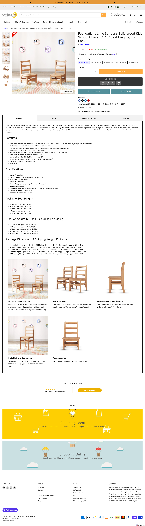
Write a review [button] (89, 390)
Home (4, 28)
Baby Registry (47, 7)
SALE (85, 22)
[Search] (103, 15)
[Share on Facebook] (79, 100)
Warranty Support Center (81, 501)
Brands (71, 22)
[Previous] (30, 2)
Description (20, 118)
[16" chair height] (133, 64)
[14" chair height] (121, 64)
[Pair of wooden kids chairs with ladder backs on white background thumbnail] (6, 68)
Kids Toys (35, 22)
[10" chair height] (96, 64)
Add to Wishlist (127, 91)
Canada (136, 7)
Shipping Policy (78, 487)
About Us (5, 7)
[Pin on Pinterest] (88, 100)
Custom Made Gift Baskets (33, 7)
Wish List (139, 22)
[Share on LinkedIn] (85, 100)
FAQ (74, 495)
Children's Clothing (21, 22)
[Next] (114, 2)
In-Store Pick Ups (79, 493)
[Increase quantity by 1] (95, 71)
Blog (54, 7)
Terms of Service (19, 516)
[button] (140, 525)
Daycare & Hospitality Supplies (54, 22)
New (79, 22)
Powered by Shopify (8, 520)
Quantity (81, 67)
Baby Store (6, 22)
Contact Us (13, 7)
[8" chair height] (84, 64)
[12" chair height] (108, 64)
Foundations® (85, 45)
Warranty (126, 118)
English (125, 7)
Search (4, 516)
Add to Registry (94, 91)
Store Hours (21, 7)
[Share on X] (82, 100)
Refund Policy (77, 490)
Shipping (53, 118)
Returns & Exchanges (89, 118)
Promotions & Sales (79, 498)
